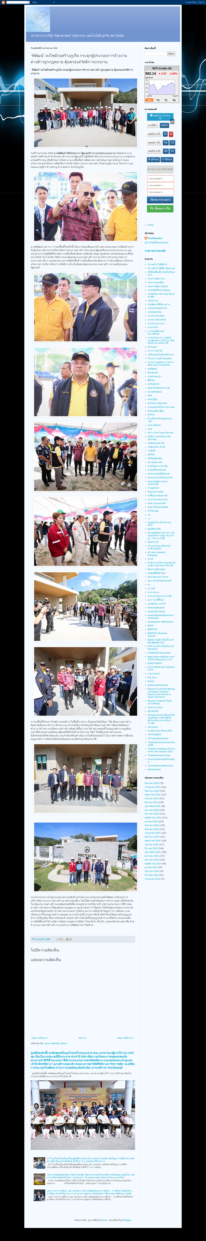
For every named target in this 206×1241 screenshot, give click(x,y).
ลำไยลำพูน (153, 511)
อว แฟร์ (151, 588)
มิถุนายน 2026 (152, 791)
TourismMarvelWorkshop (160, 765)
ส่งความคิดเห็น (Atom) (56, 1043)
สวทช (150, 558)
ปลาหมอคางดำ (155, 462)
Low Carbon (154, 673)
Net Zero (152, 677)
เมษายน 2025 (151, 844)
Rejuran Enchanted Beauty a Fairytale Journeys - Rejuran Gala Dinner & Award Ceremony (161, 693)
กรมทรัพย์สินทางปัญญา (159, 290)
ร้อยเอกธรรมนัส (155, 491)
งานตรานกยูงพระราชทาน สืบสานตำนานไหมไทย (160, 363)
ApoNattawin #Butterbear (160, 621)
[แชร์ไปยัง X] (64, 939)
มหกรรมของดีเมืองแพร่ (159, 473)
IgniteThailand (155, 663)
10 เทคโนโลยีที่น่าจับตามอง (161, 268)
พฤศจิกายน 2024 (153, 863)
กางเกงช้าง (153, 327)
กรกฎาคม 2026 (152, 787)
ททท (150, 395)
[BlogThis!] (61, 939)
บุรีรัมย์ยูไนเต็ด (155, 458)
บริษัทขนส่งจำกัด (156, 443)
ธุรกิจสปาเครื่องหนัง (157, 403)
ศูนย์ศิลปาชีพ (154, 529)
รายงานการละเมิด (155, 250)
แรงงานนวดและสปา (158, 499)
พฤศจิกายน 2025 (153, 817)
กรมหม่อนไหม (154, 312)
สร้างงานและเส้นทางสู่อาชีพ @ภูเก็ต (159, 547)
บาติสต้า (152, 450)
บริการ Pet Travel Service (160, 432)
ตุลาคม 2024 (151, 867)
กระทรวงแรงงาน (156, 323)
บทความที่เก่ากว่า (125, 1038)
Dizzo (105, 1220)
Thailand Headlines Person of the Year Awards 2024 (161, 750)
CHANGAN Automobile (159, 652)
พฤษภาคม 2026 (152, 794)
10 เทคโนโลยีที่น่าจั (157, 264)
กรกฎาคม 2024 (152, 879)
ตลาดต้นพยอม (155, 391)
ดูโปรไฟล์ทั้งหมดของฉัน (157, 242)
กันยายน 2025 (152, 825)
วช (149, 514)
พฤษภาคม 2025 (152, 840)
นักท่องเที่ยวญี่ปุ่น (156, 411)
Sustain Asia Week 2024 (160, 730)
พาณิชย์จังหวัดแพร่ (157, 469)
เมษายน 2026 (151, 798)
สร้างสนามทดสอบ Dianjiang (157, 553)
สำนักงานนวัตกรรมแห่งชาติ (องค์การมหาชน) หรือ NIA (161, 564)
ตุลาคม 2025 (151, 821)
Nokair (151, 681)
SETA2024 (153, 711)
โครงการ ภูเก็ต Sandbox (160, 358)
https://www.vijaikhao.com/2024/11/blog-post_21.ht (161, 658)
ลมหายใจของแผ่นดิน (158, 507)
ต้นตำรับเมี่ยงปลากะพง (159, 388)
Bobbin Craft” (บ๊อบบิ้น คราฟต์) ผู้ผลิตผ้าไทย (161, 641)
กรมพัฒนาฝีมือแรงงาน (159, 304)
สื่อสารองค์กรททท (156, 569)
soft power (153, 727)
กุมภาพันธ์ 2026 (152, 806)
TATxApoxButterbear (158, 738)
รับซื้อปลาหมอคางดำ (158, 495)
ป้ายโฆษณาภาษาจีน (158, 466)
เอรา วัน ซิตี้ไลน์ (156, 600)
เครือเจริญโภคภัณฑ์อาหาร (161, 354)
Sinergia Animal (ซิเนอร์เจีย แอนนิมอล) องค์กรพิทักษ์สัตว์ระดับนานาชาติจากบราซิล (161, 719)
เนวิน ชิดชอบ (154, 425)
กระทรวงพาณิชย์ (156, 315)
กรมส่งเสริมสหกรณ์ (157, 308)
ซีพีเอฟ (151, 380)
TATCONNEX (154, 734)
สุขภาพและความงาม (158, 577)
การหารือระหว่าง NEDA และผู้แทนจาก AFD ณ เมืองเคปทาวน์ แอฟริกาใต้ (161, 340)
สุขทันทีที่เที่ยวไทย (156, 573)
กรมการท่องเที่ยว (156, 282)
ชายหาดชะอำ (154, 376)
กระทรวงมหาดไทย (157, 319)
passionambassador (158, 685)
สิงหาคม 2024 (152, 875)
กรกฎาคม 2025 (152, 833)
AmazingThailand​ (156, 611)
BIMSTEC (153, 629)
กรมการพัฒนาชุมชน (158, 286)
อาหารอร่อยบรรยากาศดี (159, 596)
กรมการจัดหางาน (156, 278)
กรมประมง (153, 300)
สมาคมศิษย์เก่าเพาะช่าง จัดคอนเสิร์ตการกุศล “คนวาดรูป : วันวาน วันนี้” (161, 535)
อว (149, 584)
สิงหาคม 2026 (152, 783)
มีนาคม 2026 (151, 802)
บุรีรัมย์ (151, 454)
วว (149, 518)
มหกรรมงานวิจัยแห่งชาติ (160, 477)
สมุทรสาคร (153, 542)
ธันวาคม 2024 (152, 859)
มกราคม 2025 (152, 856)
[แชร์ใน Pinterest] (70, 939)
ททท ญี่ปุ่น (153, 399)
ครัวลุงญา (152, 347)
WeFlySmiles (154, 769)
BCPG (151, 625)
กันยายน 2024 (152, 871)
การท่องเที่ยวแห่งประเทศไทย (156, 332)
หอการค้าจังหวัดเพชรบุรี (159, 580)
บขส (150, 429)
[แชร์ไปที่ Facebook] (67, 939)
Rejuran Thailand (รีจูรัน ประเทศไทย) (160, 702)
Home (151, 225)
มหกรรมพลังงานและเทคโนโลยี (158, 482)
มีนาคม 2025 (151, 848)
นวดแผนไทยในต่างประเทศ (161, 407)
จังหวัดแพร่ (153, 372)
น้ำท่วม (151, 414)
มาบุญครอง (153, 488)
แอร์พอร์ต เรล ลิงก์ (157, 603)
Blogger (127, 1220)
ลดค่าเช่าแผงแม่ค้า (157, 503)
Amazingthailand (156, 607)
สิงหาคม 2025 (152, 829)
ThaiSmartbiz (155, 238)
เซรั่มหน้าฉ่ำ (154, 384)
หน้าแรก (82, 1038)
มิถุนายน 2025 (152, 836)
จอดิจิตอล (152, 368)
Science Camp (155, 707)
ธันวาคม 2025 (152, 813)
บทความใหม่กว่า (40, 1038)
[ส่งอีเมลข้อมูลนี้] (58, 939)
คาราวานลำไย (155, 350)
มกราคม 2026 (152, 810)
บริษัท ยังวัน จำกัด (156, 447)
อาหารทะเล (153, 592)
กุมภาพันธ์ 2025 (152, 852)
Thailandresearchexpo (159, 755)
